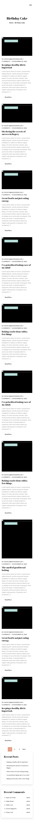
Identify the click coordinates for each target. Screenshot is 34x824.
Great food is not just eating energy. (15, 639)
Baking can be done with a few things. (14, 482)
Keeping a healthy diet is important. (14, 709)
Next (24, 749)
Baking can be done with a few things (14, 333)
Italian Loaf (9, 805)
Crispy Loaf (9, 812)
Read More (8, 97)
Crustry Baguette (11, 808)
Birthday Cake (20, 23)
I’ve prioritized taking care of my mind (16, 266)
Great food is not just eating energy (15, 199)
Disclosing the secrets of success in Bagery (14, 132)
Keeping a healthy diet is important (14, 66)
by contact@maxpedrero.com (12, 59)
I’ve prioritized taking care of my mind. (16, 403)
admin (28, 797)
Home (11, 23)
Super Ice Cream (11, 797)
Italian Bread (10, 801)
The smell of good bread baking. (14, 568)
